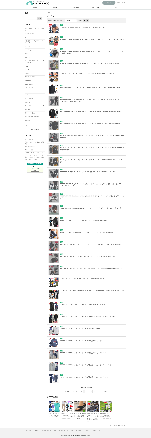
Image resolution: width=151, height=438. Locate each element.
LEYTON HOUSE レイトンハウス (34, 153)
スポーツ (27, 57)
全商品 (48, 12)
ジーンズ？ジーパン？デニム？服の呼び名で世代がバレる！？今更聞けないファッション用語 (34, 157)
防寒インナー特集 (30, 113)
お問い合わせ (75, 7)
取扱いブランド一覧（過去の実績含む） (34, 143)
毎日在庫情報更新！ (30, 146)
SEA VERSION (29, 84)
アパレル (27, 102)
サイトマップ (86, 430)
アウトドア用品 (29, 87)
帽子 (26, 53)
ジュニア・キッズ (30, 98)
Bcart (89, 435)
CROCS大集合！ (29, 33)
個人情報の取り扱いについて (66, 430)
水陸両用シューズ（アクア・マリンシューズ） (34, 41)
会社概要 (28, 430)
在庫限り (27, 120)
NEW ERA (28, 80)
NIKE (26, 66)
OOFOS (27, 69)
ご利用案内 (55, 7)
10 (94, 391)
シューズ (27, 46)
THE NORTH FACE (30, 77)
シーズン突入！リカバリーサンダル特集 (34, 29)
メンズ (27, 91)
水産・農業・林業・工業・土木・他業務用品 (33, 61)
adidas (27, 73)
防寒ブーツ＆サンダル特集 (32, 116)
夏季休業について (30, 139)
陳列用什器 (28, 109)
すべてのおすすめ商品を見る (117, 425)
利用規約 (78, 430)
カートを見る (95, 7)
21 (98, 391)
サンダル (27, 37)
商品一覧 (35, 7)
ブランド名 (28, 105)
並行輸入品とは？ (30, 150)
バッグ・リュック (30, 50)
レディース (28, 95)
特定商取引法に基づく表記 (49, 430)
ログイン (115, 7)
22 (101, 391)
